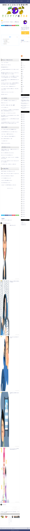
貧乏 (22, 84)
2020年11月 (23, 212)
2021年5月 (23, 201)
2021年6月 (23, 199)
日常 (1, 20)
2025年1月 (23, 123)
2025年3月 (23, 119)
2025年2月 (23, 121)
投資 (22, 73)
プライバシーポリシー (8, 2)
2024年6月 (23, 136)
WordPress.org (24, 224)
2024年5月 (23, 138)
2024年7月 (23, 134)
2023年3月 (23, 160)
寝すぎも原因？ (6, 41)
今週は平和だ (5, 43)
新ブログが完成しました (25, 105)
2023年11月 (23, 145)
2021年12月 (23, 188)
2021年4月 (23, 203)
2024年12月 (23, 125)
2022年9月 (23, 171)
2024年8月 (23, 132)
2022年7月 (23, 175)
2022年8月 (23, 173)
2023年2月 (23, 162)
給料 (22, 82)
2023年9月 (23, 149)
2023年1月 (23, 164)
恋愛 (22, 71)
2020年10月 (23, 214)
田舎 (22, 80)
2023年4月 (23, 158)
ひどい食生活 (5, 40)
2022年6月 (23, 177)
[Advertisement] (7, 29)
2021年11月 (23, 190)
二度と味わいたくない (6, 42)
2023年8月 (23, 151)
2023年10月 (23, 147)
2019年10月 (23, 216)
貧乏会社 (23, 86)
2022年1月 (23, 186)
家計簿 (23, 69)
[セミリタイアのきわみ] (1, 1)
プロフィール (23, 67)
